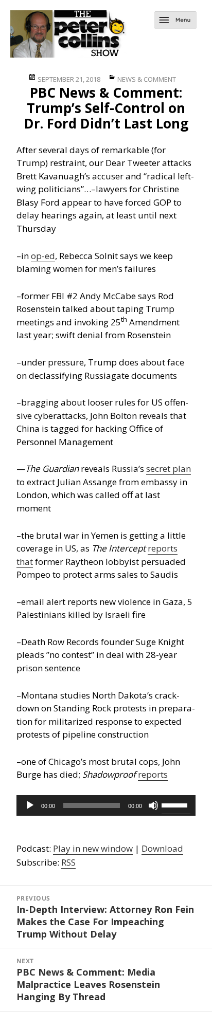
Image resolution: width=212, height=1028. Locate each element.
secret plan (168, 468)
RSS (68, 862)
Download (162, 848)
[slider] (176, 804)
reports (153, 774)
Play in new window (93, 848)
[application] (106, 805)
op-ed (43, 256)
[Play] (30, 805)
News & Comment (146, 79)
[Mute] (153, 805)
